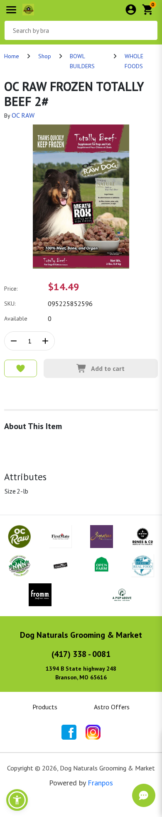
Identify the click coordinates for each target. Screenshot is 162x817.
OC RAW (23, 115)
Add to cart (108, 368)
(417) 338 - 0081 (81, 654)
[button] (17, 800)
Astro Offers (112, 707)
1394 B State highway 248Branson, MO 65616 (81, 673)
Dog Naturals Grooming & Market (81, 634)
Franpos (100, 782)
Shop (44, 56)
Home (11, 56)
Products (44, 707)
